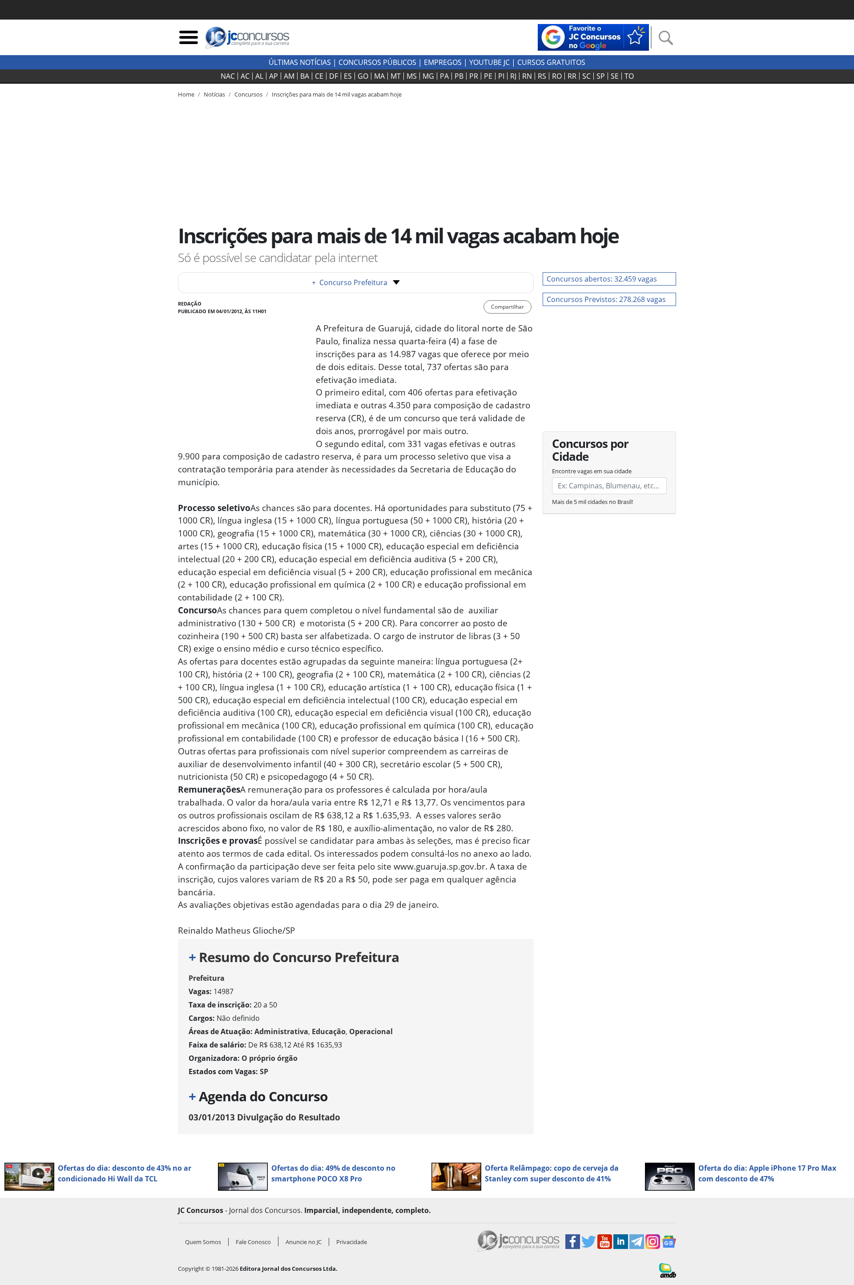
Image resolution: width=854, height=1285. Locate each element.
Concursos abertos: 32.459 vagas (602, 279)
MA (379, 76)
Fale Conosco (253, 1242)
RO (557, 76)
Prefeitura (207, 978)
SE (615, 76)
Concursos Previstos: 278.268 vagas (606, 299)
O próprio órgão (270, 1058)
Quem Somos (203, 1242)
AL (259, 76)
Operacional (371, 1031)
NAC (228, 76)
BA (304, 76)
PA (444, 76)
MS (412, 76)
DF (333, 76)
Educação (329, 1031)
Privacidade (351, 1242)
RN (527, 76)
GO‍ (363, 76)
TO (629, 76)
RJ (513, 76)
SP (600, 76)
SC (586, 76)
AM (289, 76)
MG (428, 76)
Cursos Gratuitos (551, 62)
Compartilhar (507, 306)
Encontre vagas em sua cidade (592, 471)
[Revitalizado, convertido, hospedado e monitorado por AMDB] (667, 1270)
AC (245, 76)
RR (572, 76)
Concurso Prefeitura (349, 282)
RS (542, 76)
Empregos (443, 62)
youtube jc (489, 62)
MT (396, 76)
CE (319, 76)
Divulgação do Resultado (264, 1117)
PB (459, 76)
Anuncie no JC (304, 1242)
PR (473, 76)
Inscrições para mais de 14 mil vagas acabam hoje (337, 94)
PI (501, 76)
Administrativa (281, 1031)
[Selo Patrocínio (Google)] (593, 36)
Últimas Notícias (300, 62)
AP (273, 76)
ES (348, 76)
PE (488, 76)
